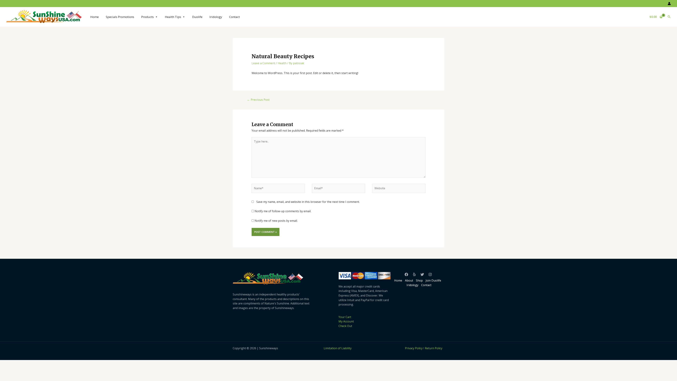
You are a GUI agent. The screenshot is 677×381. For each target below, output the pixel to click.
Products (147, 17)
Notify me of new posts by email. (276, 221)
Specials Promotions (120, 17)
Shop (419, 280)
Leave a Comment (263, 63)
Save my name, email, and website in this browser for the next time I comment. (308, 202)
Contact (234, 17)
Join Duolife (433, 280)
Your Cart (344, 317)
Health (282, 63)
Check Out (345, 326)
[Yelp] (414, 274)
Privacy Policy (414, 348)
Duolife (197, 17)
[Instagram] (430, 274)
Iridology (215, 17)
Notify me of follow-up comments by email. (283, 211)
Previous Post (258, 100)
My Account (346, 321)
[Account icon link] (669, 3)
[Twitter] (422, 274)
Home (94, 17)
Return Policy (433, 348)
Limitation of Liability (338, 348)
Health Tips (173, 17)
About (409, 280)
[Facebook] (406, 274)
